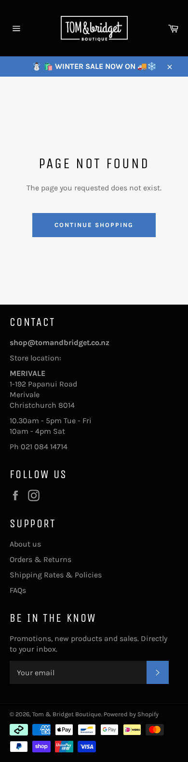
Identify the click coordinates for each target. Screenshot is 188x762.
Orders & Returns (40, 559)
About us (25, 543)
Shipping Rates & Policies (56, 574)
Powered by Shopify (131, 714)
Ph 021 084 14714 (38, 446)
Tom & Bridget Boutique (66, 714)
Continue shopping (93, 224)
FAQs (18, 590)
